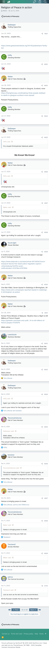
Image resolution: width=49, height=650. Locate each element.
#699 (46, 553)
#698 (46, 521)
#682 (46, 64)
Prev (16, 610)
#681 (46, 34)
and (12, 411)
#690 (46, 284)
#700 (46, 586)
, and (16, 505)
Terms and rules (16, 634)
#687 (46, 203)
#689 (46, 252)
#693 (46, 369)
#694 (46, 394)
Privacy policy (28, 634)
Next (32, 610)
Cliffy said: (6, 142)
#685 (46, 137)
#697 (46, 498)
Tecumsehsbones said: (11, 468)
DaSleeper (12, 25)
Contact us (6, 634)
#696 (46, 464)
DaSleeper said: (8, 431)
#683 (46, 85)
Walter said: (7, 207)
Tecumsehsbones (15, 418)
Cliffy (10, 55)
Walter (5, 11)
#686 (46, 172)
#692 (46, 343)
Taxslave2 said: (8, 590)
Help (36, 634)
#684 (46, 116)
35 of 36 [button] (25, 610)
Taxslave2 (12, 544)
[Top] (45, 633)
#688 (46, 232)
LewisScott (12, 334)
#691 (46, 313)
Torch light (12, 243)
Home (41, 634)
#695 (46, 427)
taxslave (11, 455)
